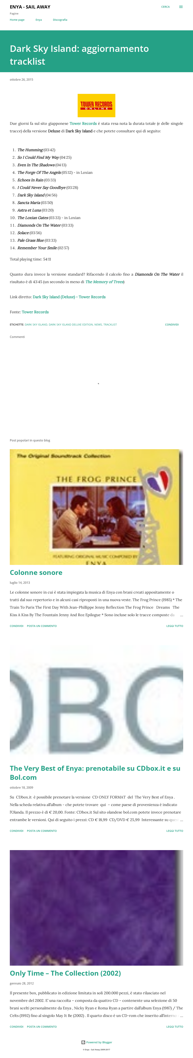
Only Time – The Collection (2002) (65, 973)
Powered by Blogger (99, 1042)
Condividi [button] (172, 324)
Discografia (60, 19)
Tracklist (110, 324)
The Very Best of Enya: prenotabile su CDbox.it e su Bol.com (95, 773)
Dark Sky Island (36, 324)
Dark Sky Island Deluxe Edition (71, 324)
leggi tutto (174, 626)
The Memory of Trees (104, 281)
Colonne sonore (36, 572)
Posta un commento (42, 626)
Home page (17, 19)
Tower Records (83, 123)
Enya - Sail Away (30, 7)
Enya (39, 19)
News (98, 324)
